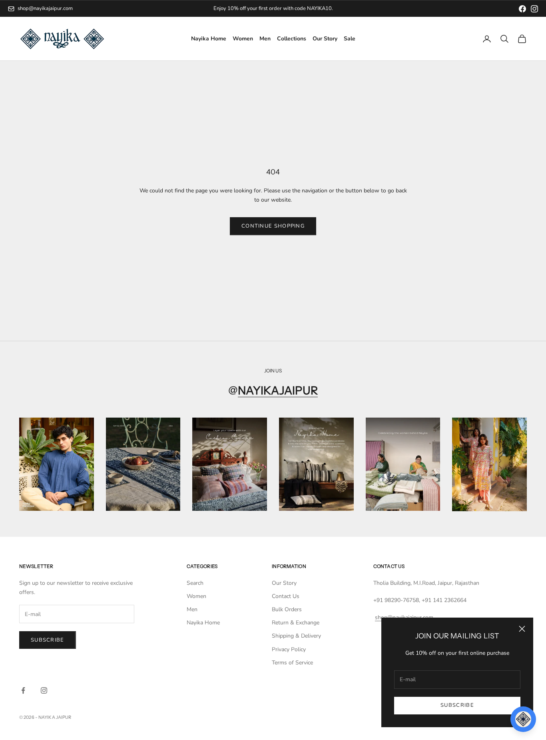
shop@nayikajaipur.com (45, 8)
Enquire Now (305, 8)
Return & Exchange (295, 622)
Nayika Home (208, 39)
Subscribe (457, 705)
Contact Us (285, 596)
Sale (349, 39)
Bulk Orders (287, 609)
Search (195, 583)
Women (243, 39)
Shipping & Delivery (296, 636)
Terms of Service (292, 662)
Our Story (325, 39)
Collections (291, 39)
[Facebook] (522, 8)
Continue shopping (273, 226)
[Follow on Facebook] (23, 690)
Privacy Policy (289, 649)
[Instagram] (534, 8)
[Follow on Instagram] (44, 690)
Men (265, 39)
